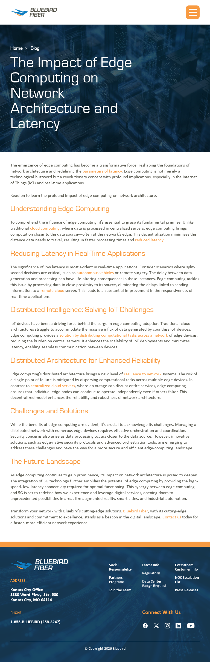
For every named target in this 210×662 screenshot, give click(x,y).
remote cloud (52, 291)
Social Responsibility (120, 567)
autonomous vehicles (95, 273)
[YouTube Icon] (190, 625)
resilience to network (142, 374)
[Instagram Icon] (167, 625)
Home (16, 48)
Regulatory (151, 573)
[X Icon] (156, 625)
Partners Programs (116, 580)
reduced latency (149, 240)
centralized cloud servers (53, 386)
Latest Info (150, 565)
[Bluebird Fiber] (33, 12)
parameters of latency (102, 171)
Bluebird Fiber (135, 511)
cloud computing (45, 228)
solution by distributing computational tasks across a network (114, 335)
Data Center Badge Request (154, 584)
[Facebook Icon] (145, 626)
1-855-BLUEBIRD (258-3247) (35, 622)
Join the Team (120, 590)
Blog (35, 48)
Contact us (171, 517)
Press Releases (186, 590)
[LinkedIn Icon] (178, 625)
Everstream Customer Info (186, 567)
